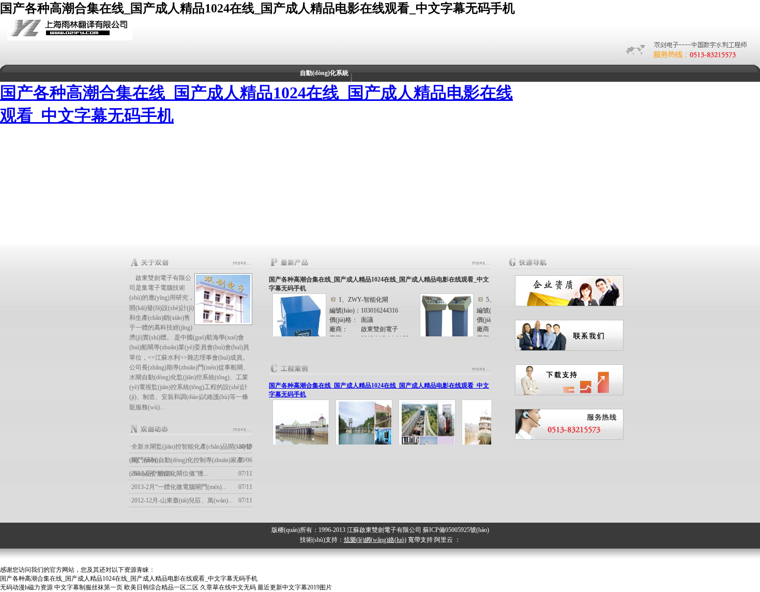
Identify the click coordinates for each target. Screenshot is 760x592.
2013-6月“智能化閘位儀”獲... (169, 473)
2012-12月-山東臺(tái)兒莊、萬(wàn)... (182, 500)
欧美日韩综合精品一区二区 (161, 587)
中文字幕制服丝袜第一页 (88, 587)
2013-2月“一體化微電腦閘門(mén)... (178, 487)
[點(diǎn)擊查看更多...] (242, 263)
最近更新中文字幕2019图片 (294, 587)
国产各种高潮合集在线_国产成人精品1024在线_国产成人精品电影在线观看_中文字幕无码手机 (257, 8)
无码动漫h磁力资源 (26, 587)
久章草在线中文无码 (228, 587)
